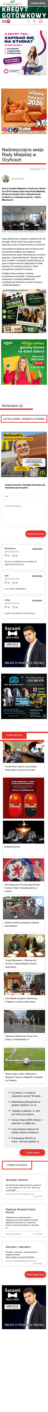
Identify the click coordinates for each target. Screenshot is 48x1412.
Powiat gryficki (16, 26)
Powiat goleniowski (18, 33)
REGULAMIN (13, 51)
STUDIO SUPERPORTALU (19, 40)
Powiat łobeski (15, 30)
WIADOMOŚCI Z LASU (18, 36)
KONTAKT (12, 45)
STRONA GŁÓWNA (16, 22)
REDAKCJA (12, 48)
